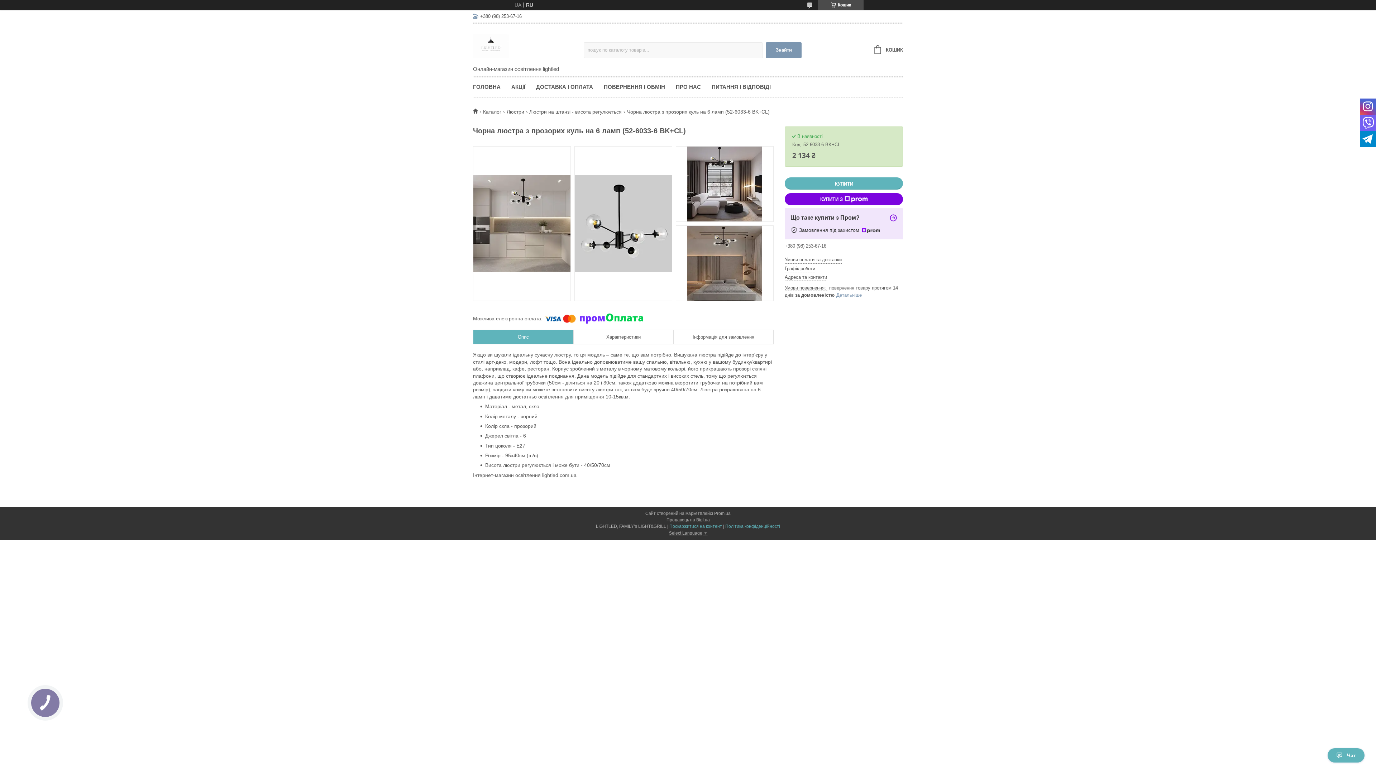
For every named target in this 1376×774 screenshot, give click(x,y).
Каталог (492, 112)
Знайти (784, 50)
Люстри (515, 112)
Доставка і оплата (564, 87)
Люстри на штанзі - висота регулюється (575, 112)
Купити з (831, 199)
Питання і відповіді (741, 87)
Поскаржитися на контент (695, 526)
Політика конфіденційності (752, 526)
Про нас (688, 87)
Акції (518, 87)
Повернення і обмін (634, 87)
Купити (844, 184)
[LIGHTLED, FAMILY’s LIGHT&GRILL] (528, 45)
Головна (487, 87)
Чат (1351, 755)
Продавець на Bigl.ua (688, 519)
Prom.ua (722, 513)
